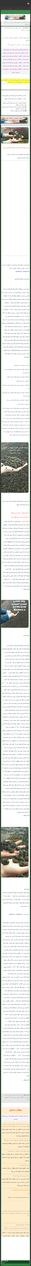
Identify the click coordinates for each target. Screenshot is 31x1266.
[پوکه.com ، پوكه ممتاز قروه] (15, 20)
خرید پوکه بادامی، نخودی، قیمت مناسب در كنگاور (15, 1233)
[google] (5, 1261)
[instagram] (2, 1263)
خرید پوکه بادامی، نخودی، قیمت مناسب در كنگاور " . (18, 1197)
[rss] (7, 1261)
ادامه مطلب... (25, 1095)
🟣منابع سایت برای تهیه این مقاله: (18, 111)
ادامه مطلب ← (25, 589)
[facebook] (2, 1261)
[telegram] (4, 1263)
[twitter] (4, 1261)
